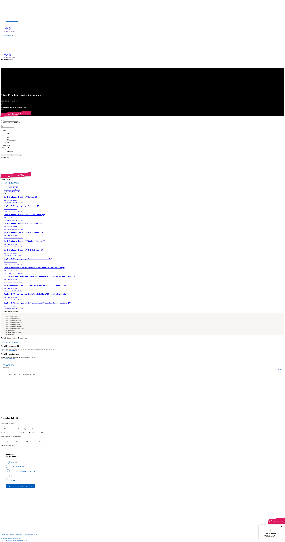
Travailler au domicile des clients (13, 332)
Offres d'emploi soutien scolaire (11, 187)
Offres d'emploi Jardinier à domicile (13, 322)
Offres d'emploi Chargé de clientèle (13, 326)
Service (2, 120)
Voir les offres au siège (8, 358)
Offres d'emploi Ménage (11, 316)
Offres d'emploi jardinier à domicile (12, 190)
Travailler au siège (9, 334)
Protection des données (11, 512)
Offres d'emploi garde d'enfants (11, 182)
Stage (7, 142)
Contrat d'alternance (11, 140)
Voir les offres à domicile (9, 342)
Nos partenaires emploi (11, 499)
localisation (3, 122)
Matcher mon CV (16, 113)
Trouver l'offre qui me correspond (20, 486)
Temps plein (9, 150)
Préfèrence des (11, 513)
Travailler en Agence (10, 330)
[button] (142, 135)
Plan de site (9, 500)
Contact (8, 497)
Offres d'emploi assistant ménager (11, 186)
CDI (7, 137)
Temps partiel (9, 151)
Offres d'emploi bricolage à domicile (12, 191)
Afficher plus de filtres (6, 155)
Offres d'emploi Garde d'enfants (12, 318)
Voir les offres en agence (9, 350)
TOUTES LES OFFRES (12, 21)
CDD (7, 139)
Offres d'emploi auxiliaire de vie (11, 183)
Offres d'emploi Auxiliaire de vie (13, 320)
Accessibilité (7, 515)
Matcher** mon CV (8, 18)
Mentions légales (10, 511)
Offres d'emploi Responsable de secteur (14, 328)
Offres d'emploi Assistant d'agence (13, 324)
